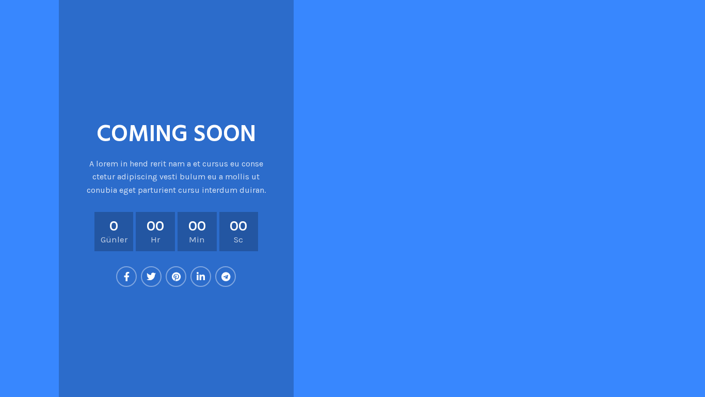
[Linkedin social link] (200, 276)
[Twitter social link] (151, 276)
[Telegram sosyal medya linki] (225, 276)
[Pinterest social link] (176, 276)
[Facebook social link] (126, 276)
